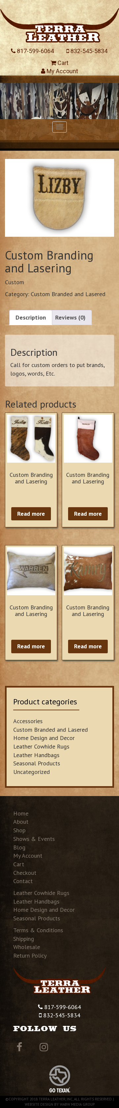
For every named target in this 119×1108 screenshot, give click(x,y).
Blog (19, 847)
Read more (31, 513)
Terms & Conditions (38, 930)
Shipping (23, 938)
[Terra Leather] (59, 23)
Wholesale (26, 947)
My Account (61, 71)
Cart (62, 62)
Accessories (28, 721)
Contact (23, 881)
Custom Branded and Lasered (68, 294)
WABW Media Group (77, 1104)
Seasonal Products (36, 763)
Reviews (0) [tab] (70, 317)
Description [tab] (31, 317)
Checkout (24, 873)
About (20, 821)
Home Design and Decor (44, 738)
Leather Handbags (36, 755)
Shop (19, 830)
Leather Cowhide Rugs (41, 746)
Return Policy (30, 955)
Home (20, 813)
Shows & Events (34, 839)
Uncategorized (31, 772)
